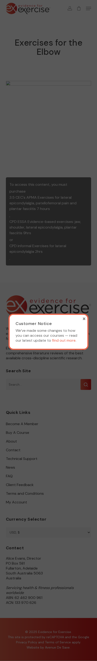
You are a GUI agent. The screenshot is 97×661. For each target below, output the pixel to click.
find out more (64, 340)
